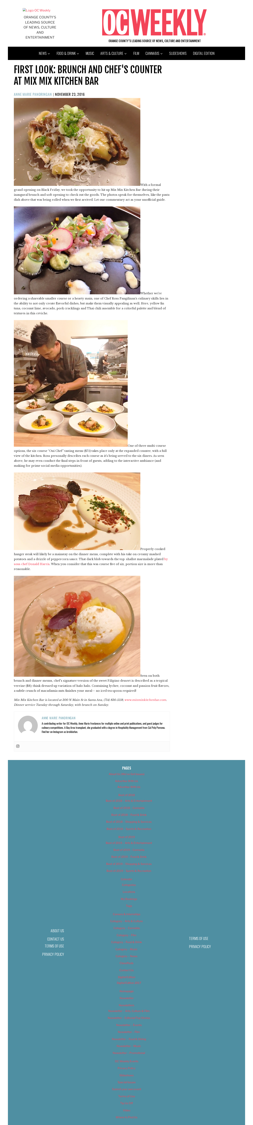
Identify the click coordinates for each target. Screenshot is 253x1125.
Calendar (126, 879)
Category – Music (126, 949)
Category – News (126, 956)
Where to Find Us (126, 1117)
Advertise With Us (126, 781)
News (43, 53)
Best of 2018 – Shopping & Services (129, 821)
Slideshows (178, 53)
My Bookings (129, 899)
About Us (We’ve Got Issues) (126, 774)
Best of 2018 (126, 795)
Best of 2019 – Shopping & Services (129, 864)
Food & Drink (66, 53)
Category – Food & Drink (126, 942)
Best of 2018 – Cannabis (128, 808)
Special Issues (127, 1082)
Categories (129, 885)
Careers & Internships (126, 914)
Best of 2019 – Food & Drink (129, 856)
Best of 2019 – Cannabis (128, 849)
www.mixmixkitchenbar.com (145, 700)
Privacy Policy (53, 954)
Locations (129, 891)
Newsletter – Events (129, 1025)
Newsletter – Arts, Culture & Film (129, 1011)
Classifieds (126, 963)
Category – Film (126, 935)
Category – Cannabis (126, 928)
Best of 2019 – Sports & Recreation (129, 870)
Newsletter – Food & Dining (129, 1039)
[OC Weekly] (36, 10)
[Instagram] (18, 746)
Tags (129, 905)
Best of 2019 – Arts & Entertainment (129, 843)
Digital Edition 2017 (129, 982)
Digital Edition (203, 53)
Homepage (127, 991)
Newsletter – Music (129, 1046)
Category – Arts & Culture (126, 921)
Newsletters (126, 1005)
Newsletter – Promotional (129, 1053)
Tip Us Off (126, 1103)
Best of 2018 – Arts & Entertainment (129, 800)
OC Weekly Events (126, 1061)
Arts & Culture (111, 53)
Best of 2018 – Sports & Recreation (129, 828)
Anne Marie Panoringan (33, 94)
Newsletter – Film (129, 1032)
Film (136, 53)
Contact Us (55, 939)
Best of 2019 (126, 837)
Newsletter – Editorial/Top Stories (129, 1018)
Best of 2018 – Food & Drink (129, 814)
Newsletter (127, 998)
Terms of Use (54, 945)
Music (90, 53)
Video (126, 1110)
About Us (57, 930)
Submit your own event (126, 1089)
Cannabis (152, 53)
